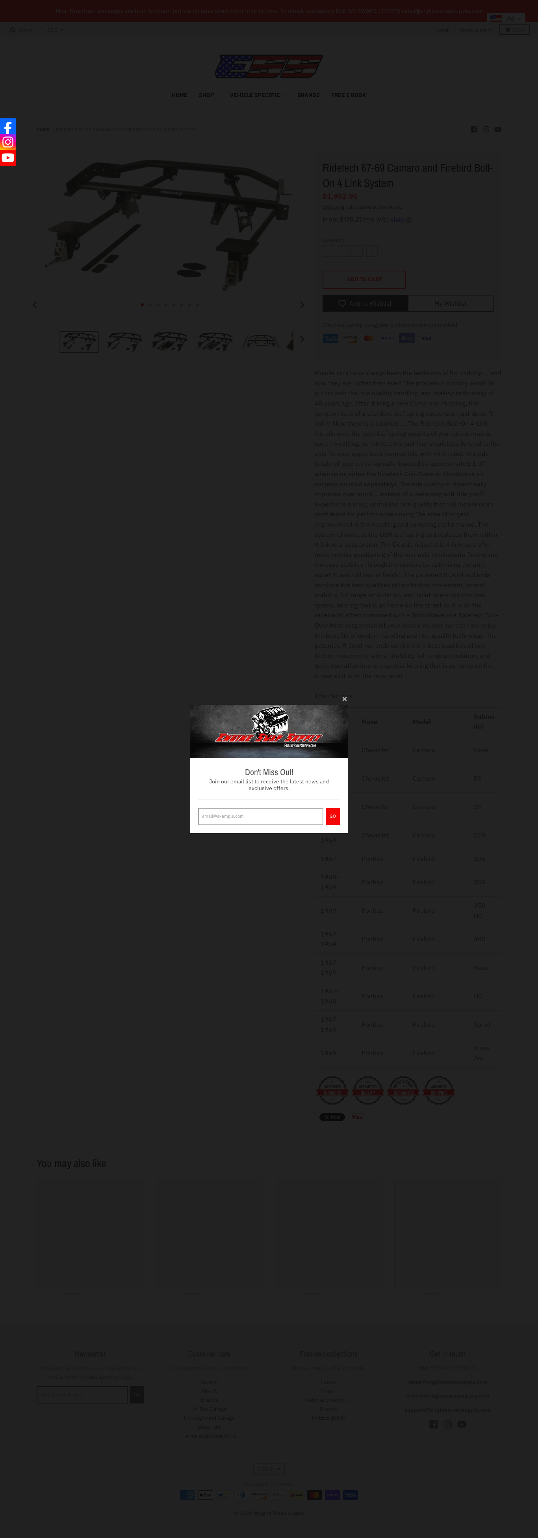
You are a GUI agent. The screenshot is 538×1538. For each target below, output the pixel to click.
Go (333, 816)
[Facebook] (8, 126)
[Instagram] (8, 142)
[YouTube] (8, 158)
